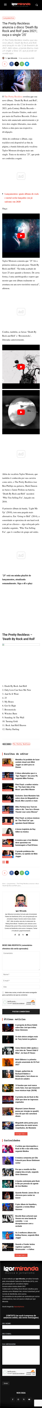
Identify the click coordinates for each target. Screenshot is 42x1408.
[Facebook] (11, 64)
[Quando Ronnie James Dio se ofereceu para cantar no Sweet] (8, 1195)
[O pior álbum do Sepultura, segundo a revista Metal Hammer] (8, 1207)
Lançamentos (8, 18)
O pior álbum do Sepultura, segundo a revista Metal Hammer (26, 1206)
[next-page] (7, 862)
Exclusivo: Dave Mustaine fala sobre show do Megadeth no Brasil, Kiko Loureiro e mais (27, 798)
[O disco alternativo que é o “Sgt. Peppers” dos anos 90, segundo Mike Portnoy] (8, 776)
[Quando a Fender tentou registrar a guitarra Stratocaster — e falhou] (8, 1247)
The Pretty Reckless (13, 96)
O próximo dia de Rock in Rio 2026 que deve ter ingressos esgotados (26, 1099)
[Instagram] (19, 934)
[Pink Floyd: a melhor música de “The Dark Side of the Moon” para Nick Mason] (8, 787)
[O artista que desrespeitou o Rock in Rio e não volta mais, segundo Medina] (8, 1149)
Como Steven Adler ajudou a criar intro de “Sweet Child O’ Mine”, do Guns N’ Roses (26, 1050)
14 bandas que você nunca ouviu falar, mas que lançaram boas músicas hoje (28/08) (27, 1088)
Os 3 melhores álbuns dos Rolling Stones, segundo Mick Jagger (27, 1235)
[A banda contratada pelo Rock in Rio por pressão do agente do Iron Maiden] (8, 1184)
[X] (16, 64)
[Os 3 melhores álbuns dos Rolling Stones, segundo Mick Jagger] (8, 1235)
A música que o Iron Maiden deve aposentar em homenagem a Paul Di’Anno (26, 842)
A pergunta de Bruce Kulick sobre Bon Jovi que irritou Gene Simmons (26, 1027)
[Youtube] (27, 934)
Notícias (5, 812)
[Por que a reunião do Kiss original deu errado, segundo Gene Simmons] (8, 1172)
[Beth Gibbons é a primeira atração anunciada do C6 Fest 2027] (8, 1062)
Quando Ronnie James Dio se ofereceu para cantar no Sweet (27, 1195)
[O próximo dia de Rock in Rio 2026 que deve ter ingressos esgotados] (8, 1100)
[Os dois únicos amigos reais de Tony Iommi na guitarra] (8, 1039)
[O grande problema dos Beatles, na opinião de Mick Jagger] (8, 854)
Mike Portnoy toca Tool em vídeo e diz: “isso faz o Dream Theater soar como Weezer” (27, 809)
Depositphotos (19, 1307)
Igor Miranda (12, 58)
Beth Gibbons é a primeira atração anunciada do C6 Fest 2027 (27, 1062)
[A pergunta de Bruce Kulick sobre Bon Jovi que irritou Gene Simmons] (8, 1028)
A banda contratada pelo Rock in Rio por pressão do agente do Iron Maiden (27, 1183)
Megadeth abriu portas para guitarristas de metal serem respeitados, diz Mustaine (26, 1125)
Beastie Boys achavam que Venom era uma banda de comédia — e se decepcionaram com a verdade (26, 1221)
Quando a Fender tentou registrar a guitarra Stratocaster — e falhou (25, 1246)
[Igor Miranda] (3, 58)
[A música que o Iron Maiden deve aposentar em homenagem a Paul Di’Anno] (8, 843)
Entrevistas (6, 801)
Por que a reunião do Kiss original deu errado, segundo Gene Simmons (27, 1172)
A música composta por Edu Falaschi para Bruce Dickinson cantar (27, 1160)
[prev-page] (3, 862)
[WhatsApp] (22, 64)
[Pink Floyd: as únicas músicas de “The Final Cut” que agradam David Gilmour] (8, 821)
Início (3, 884)
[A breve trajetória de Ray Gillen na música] (8, 832)
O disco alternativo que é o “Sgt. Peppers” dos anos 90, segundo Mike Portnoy (26, 775)
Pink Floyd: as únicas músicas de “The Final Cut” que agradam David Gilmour (27, 820)
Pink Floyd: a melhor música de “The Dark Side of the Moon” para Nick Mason (26, 787)
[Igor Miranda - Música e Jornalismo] (21, 4)
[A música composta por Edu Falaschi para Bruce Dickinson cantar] (8, 1160)
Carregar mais (20, 1134)
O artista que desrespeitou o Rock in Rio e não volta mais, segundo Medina (26, 1148)
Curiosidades (7, 765)
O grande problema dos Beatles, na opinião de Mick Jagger (26, 853)
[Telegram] (27, 64)
